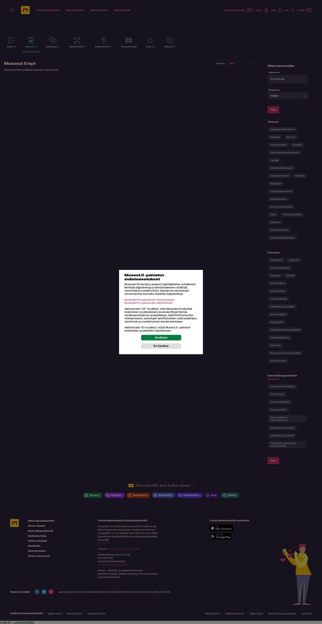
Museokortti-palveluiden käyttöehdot (148, 302)
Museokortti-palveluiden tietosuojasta (149, 299)
